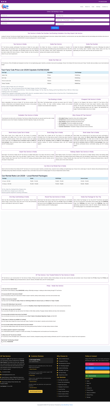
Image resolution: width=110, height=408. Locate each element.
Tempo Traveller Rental (63, 391)
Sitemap (98, 6)
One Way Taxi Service (63, 380)
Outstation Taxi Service (63, 386)
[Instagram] (5, 1)
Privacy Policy (89, 390)
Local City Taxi (61, 389)
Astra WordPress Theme (67, 404)
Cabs (93, 6)
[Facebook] (1, 1)
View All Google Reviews (36, 391)
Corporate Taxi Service (63, 396)
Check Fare (55, 27)
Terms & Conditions (90, 392)
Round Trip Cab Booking (64, 382)
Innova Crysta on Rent (63, 393)
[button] (102, 1)
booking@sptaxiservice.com (8, 374)
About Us (87, 6)
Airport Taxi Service (62, 384)
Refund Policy (89, 394)
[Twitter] (3, 1)
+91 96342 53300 (6, 372)
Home (81, 6)
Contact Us (105, 6)
